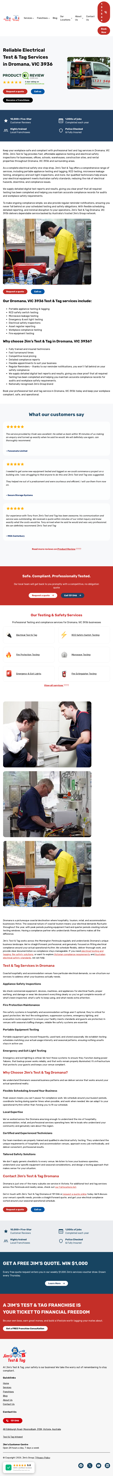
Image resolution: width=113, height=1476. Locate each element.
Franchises (8, 1391)
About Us (8, 1400)
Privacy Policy (43, 1457)
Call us (37, 91)
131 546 (101, 12)
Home (6, 1383)
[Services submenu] (33, 18)
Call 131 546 (70, 595)
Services (7, 1387)
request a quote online (74, 1194)
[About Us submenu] (82, 18)
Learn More (54, 1283)
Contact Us (9, 1404)
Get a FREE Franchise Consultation (25, 1328)
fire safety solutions (22, 954)
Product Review (66, 549)
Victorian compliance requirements (72, 954)
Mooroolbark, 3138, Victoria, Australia (42, 1429)
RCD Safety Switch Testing (85, 635)
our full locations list (65, 1187)
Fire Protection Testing (28, 654)
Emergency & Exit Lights (28, 673)
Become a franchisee (17, 100)
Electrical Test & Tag (26, 635)
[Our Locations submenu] (71, 18)
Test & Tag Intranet (13, 1437)
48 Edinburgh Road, (13, 1429)
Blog (5, 1395)
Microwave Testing (81, 654)
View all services (54, 685)
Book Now (104, 30)
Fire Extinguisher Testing (84, 673)
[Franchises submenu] (49, 18)
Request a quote (15, 91)
